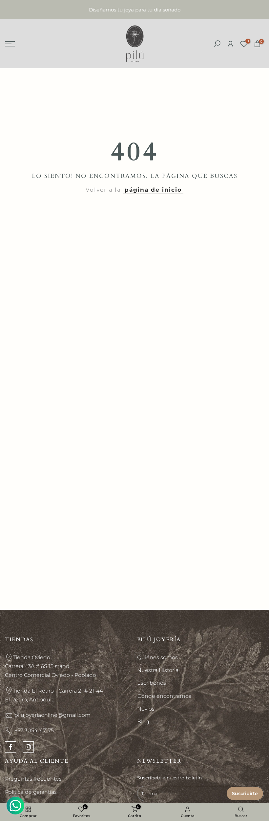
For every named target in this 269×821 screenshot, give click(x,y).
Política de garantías (31, 792)
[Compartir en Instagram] (28, 747)
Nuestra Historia (157, 670)
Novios (146, 709)
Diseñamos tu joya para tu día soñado (134, 10)
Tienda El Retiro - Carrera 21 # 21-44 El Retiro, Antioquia (54, 695)
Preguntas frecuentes (33, 779)
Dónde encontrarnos (164, 696)
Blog (143, 721)
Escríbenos (151, 683)
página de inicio (153, 189)
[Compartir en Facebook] (10, 747)
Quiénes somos (157, 657)
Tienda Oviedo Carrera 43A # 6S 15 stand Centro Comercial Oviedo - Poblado (50, 666)
